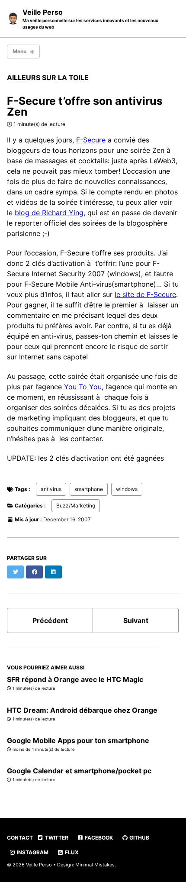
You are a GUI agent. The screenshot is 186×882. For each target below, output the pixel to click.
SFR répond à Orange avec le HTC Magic (75, 679)
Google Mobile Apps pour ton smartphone (78, 740)
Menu (19, 51)
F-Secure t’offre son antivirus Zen (85, 106)
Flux (71, 852)
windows (127, 489)
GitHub (138, 837)
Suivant (135, 620)
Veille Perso (90, 18)
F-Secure (91, 140)
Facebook (98, 837)
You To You (83, 386)
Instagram (32, 852)
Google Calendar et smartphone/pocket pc (79, 770)
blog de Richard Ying (49, 212)
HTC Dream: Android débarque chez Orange (82, 710)
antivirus (51, 489)
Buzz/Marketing (75, 505)
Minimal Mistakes (95, 865)
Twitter (56, 837)
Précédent (50, 620)
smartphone (88, 489)
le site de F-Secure (145, 294)
